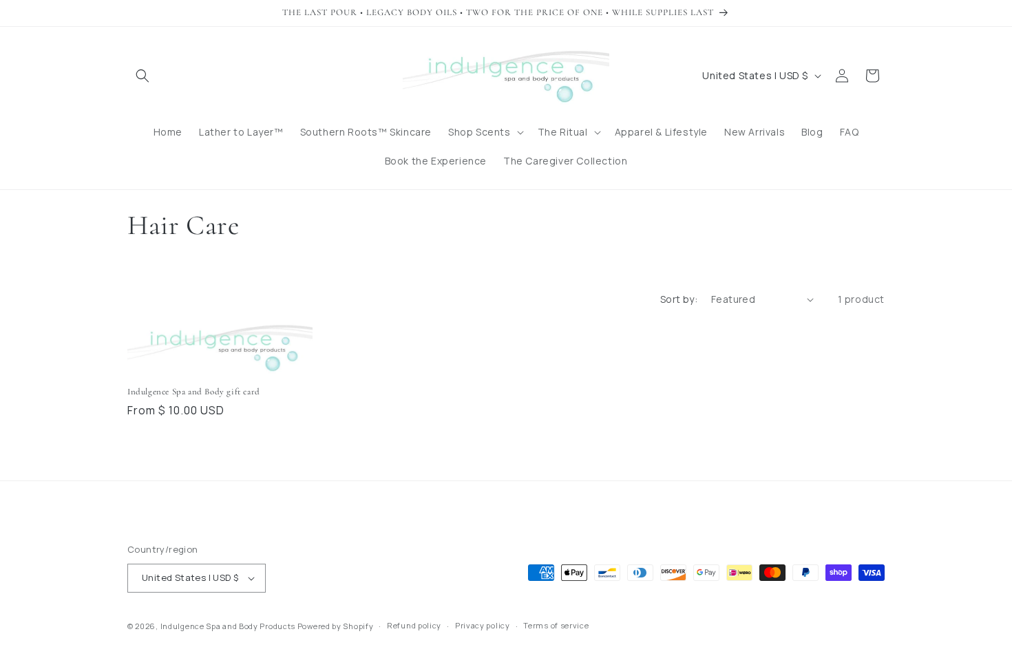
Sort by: (678, 299)
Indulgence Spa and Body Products (227, 626)
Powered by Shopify (335, 626)
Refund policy (414, 625)
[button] (142, 76)
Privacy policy (482, 625)
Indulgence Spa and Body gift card (193, 391)
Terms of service (556, 625)
